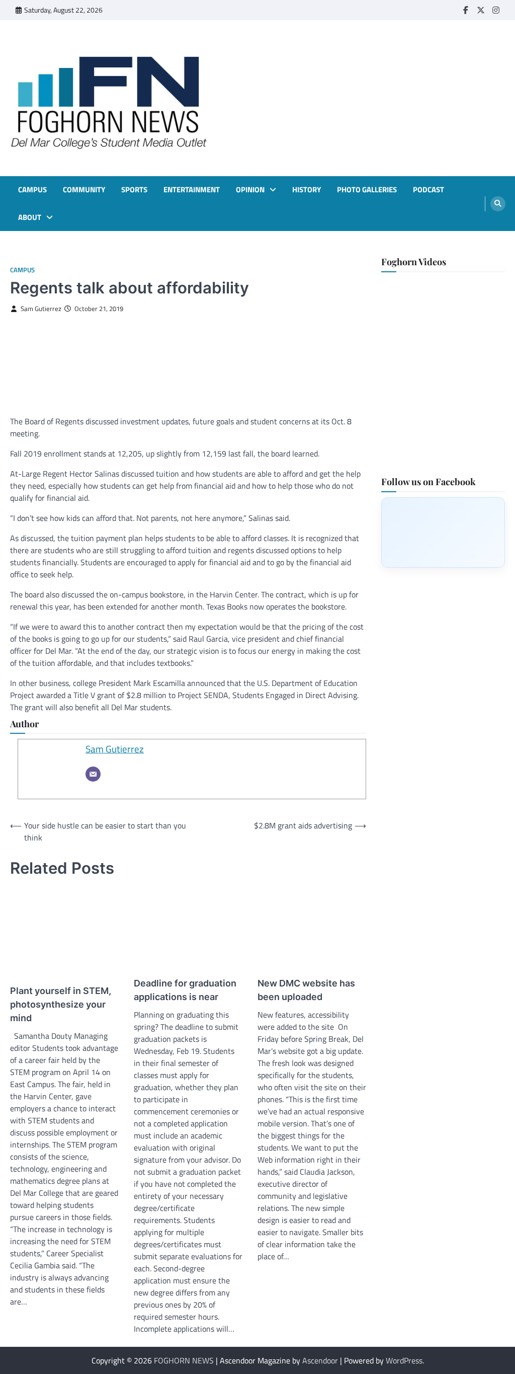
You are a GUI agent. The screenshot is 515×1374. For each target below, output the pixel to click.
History (306, 189)
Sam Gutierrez (41, 309)
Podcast (428, 189)
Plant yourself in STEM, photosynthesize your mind (60, 1004)
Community (84, 189)
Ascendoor (320, 1360)
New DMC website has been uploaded (306, 990)
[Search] (497, 203)
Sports (134, 189)
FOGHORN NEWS (184, 1360)
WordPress (404, 1360)
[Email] (93, 774)
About (29, 217)
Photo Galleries (367, 189)
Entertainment (191, 189)
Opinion (250, 189)
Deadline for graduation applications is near (185, 990)
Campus (32, 189)
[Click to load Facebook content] (443, 532)
